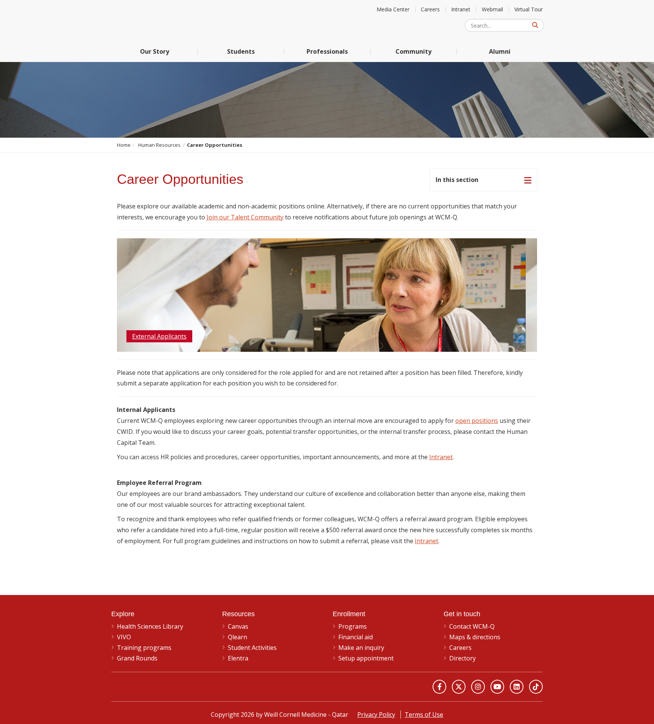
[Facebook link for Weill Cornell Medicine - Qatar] (439, 686)
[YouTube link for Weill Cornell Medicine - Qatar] (497, 686)
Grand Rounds (137, 658)
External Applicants (159, 336)
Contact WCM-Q (472, 626)
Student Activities (252, 647)
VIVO (124, 637)
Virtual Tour (528, 9)
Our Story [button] (154, 51)
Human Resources (159, 144)
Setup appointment (366, 658)
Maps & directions (474, 637)
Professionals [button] (327, 51)
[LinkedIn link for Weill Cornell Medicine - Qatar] (516, 686)
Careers (430, 9)
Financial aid (355, 637)
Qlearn (237, 637)
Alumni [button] (500, 51)
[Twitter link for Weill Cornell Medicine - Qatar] (459, 686)
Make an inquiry (361, 647)
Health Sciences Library (150, 626)
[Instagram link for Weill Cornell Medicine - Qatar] (478, 686)
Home (124, 144)
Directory (462, 658)
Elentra (238, 658)
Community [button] (413, 51)
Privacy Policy (376, 714)
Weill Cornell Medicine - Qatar (168, 20)
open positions (476, 420)
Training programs (144, 647)
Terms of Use (424, 714)
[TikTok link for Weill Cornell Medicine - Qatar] (536, 686)
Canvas (238, 626)
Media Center (393, 9)
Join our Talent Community (245, 217)
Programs (352, 626)
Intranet (460, 9)
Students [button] (241, 51)
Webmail (492, 9)
